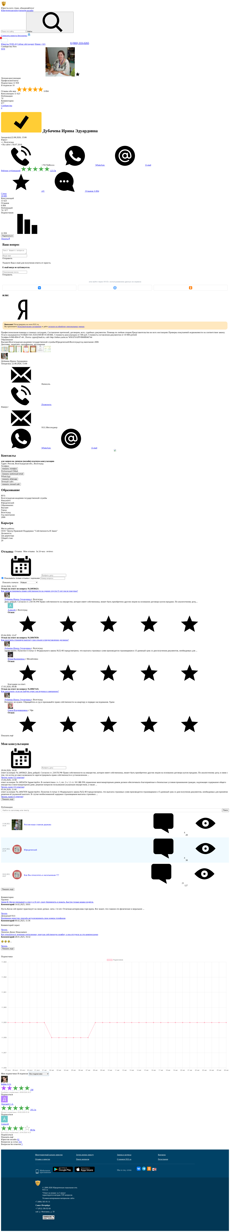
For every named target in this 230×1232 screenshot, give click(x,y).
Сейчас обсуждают (25, 44)
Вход (4, 40)
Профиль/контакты (9, 80)
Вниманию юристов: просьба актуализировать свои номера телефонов (33, 918)
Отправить (7, 258)
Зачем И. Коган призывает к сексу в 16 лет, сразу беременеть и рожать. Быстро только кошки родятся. (47, 902)
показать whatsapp (9, 479)
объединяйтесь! (27, 8)
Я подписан (8, 85)
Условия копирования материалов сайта (58, 1198)
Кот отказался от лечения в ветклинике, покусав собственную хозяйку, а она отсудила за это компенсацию (49, 934)
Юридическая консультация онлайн (17, 10)
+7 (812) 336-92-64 (43, 1209)
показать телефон (9, 469)
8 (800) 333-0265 (79, 43)
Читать (4, 913)
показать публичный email (12, 474)
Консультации (10, 93)
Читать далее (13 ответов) (12, 787)
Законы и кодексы (124, 1155)
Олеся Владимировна (18, 710)
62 (18, 1139)
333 (20, 1142)
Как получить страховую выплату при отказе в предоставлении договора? (35, 640)
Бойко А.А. (6, 1084)
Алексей (12, 610)
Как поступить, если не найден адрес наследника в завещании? (30, 691)
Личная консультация (10, 78)
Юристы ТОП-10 (9, 44)
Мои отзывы (29, 551)
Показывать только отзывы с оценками (22, 578)
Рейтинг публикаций (10, 170)
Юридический (30, 850)
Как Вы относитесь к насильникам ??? (41, 875)
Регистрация (163, 1159)
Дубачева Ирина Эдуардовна (17, 599)
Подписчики (10, 83)
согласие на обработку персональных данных (66, 327)
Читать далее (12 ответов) (12, 777)
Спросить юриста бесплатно (14, 35)
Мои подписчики (9, 1073)
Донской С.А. (7, 1104)
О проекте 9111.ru (124, 1159)
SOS (3, 49)
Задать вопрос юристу (85, 1155)
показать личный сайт (11, 484)
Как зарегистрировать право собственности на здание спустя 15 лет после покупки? (39, 591)
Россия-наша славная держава (37, 824)
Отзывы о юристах (42, 1159)
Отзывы (18, 551)
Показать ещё (7, 735)
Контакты (162, 1155)
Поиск (225, 810)
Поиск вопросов (82, 1159)
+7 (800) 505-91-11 (42, 1202)
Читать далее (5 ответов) (12, 796)
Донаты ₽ (5, 239)
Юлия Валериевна (16, 659)
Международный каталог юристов (49, 1155)
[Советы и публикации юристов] (3, 6)
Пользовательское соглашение (29, 327)
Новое (40, 44)
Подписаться (7, 236)
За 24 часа (40, 551)
